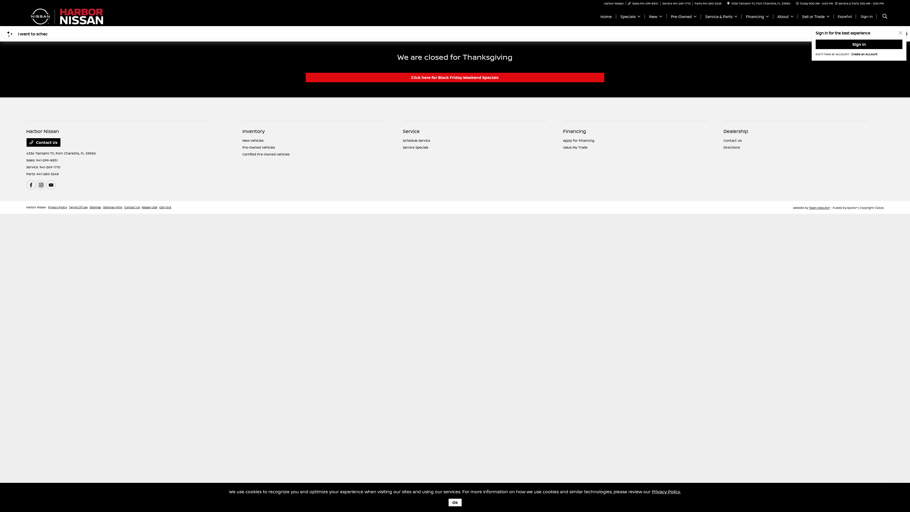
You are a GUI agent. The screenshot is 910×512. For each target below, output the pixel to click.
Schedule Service (416, 140)
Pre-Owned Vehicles (258, 147)
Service (411, 131)
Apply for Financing (578, 140)
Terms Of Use (78, 207)
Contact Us (46, 142)
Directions (731, 147)
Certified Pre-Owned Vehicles (266, 154)
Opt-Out (165, 207)
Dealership (735, 131)
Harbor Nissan (36, 207)
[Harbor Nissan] (67, 16)
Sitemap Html (112, 207)
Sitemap (95, 207)
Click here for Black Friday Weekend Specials (455, 77)
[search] (885, 17)
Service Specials (415, 147)
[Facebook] (31, 185)
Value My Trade (575, 147)
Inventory (253, 131)
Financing (574, 131)
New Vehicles (253, 140)
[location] (728, 3)
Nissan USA (149, 207)
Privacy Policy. (666, 491)
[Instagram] (41, 185)
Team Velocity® (819, 208)
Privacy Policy (57, 207)
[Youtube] (51, 185)
